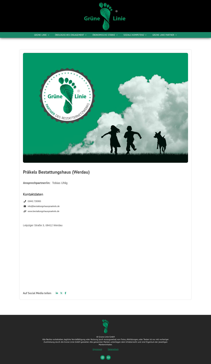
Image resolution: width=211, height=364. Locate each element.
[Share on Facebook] (65, 293)
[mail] (108, 357)
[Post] (61, 293)
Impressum (97, 349)
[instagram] (102, 357)
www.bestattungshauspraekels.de (43, 211)
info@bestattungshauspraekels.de (44, 206)
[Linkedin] (57, 293)
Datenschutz (113, 349)
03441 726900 (34, 201)
